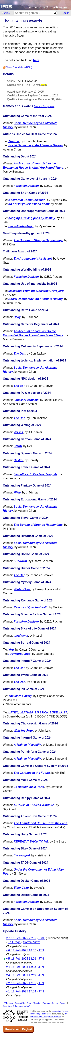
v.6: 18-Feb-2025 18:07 (21, 950)
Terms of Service (50, 1003)
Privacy (63, 1003)
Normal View (31, 942)
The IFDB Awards (26, 80)
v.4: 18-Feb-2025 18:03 (21, 966)
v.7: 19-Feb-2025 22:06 (21, 938)
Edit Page (14, 942)
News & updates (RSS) (19, 67)
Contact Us (20, 1003)
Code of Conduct (34, 1003)
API (28, 1006)
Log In (66, 13)
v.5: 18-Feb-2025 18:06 (21, 958)
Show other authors (18, 704)
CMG (41, 938)
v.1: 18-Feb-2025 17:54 (21, 991)
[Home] (35, 5)
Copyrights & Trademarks (14, 1006)
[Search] (55, 13)
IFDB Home (8, 1003)
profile (44, 85)
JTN (41, 950)
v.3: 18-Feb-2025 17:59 (21, 975)
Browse (6, 13)
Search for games (44, 106)
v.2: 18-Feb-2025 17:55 (21, 983)
